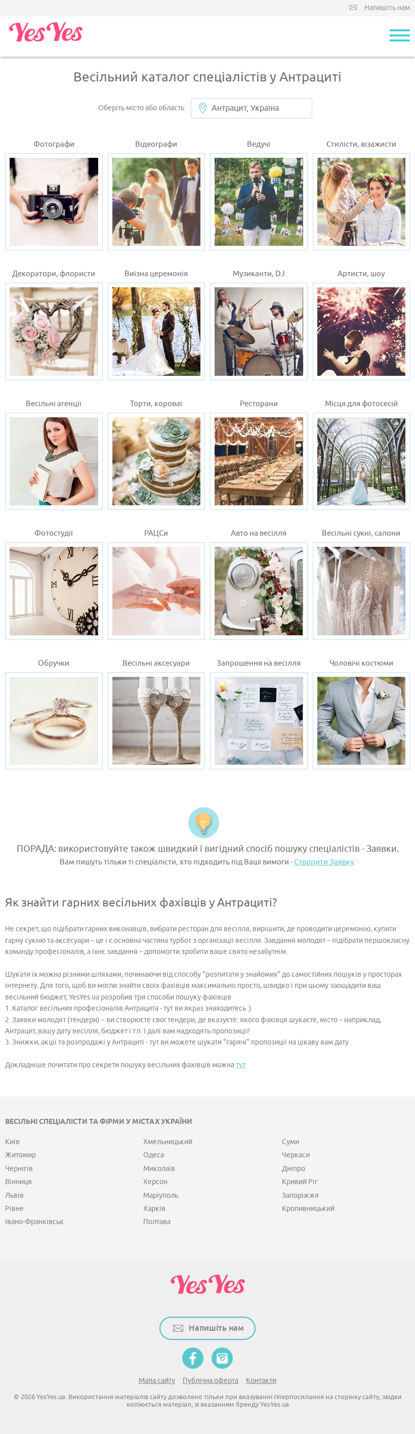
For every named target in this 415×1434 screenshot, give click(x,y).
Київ (12, 1142)
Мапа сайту (157, 1380)
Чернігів (19, 1168)
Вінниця (18, 1182)
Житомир (20, 1155)
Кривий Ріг (300, 1182)
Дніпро (293, 1168)
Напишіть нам (387, 8)
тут (240, 1065)
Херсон (155, 1182)
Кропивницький (308, 1208)
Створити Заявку (324, 862)
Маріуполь (160, 1195)
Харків (154, 1208)
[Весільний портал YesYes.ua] (45, 36)
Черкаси (296, 1155)
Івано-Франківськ (34, 1222)
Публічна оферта (210, 1380)
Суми (290, 1142)
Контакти (261, 1380)
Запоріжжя (300, 1195)
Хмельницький (167, 1142)
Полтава (157, 1222)
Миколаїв (159, 1168)
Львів (14, 1195)
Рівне (14, 1208)
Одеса (153, 1155)
